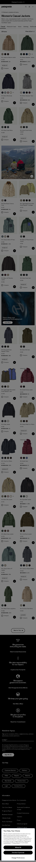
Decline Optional (18, 853)
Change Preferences (18, 858)
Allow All (18, 847)
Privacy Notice (16, 843)
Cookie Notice (6, 843)
